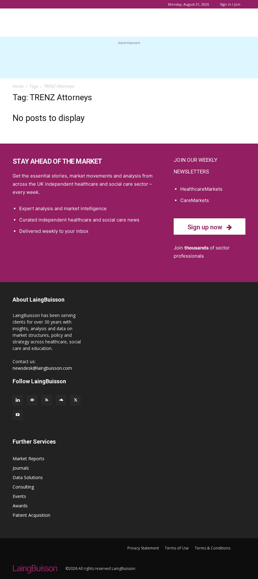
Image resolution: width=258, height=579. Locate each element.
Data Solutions (28, 477)
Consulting (23, 487)
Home (18, 86)
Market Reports (28, 459)
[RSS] (47, 400)
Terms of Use (177, 548)
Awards (20, 506)
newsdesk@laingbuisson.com (42, 368)
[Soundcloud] (61, 400)
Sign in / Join (230, 4)
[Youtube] (18, 415)
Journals (21, 468)
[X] (75, 400)
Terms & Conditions (212, 548)
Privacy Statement (143, 548)
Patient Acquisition (31, 515)
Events (19, 496)
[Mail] (32, 400)
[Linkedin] (18, 400)
